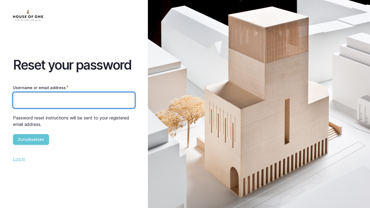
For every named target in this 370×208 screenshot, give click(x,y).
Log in (19, 159)
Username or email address (39, 87)
